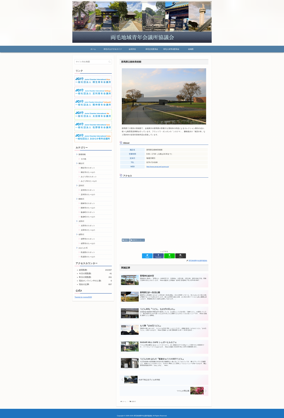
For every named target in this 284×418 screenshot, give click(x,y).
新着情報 (82, 154)
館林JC (126, 240)
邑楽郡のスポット (88, 252)
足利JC (81, 185)
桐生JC (81, 163)
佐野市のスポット (88, 239)
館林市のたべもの (88, 208)
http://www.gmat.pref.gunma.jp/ (157, 167)
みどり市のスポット (89, 177)
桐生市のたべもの (88, 172)
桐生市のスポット (88, 168)
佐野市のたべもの (88, 243)
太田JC (81, 221)
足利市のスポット (88, 190)
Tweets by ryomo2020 (83, 297)
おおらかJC (83, 248)
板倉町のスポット (88, 212)
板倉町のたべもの (88, 217)
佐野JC (81, 234)
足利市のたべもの (88, 194)
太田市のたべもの (88, 230)
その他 (83, 159)
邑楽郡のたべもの (88, 257)
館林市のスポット (138, 240)
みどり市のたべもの (89, 181)
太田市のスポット (88, 226)
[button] (109, 61)
